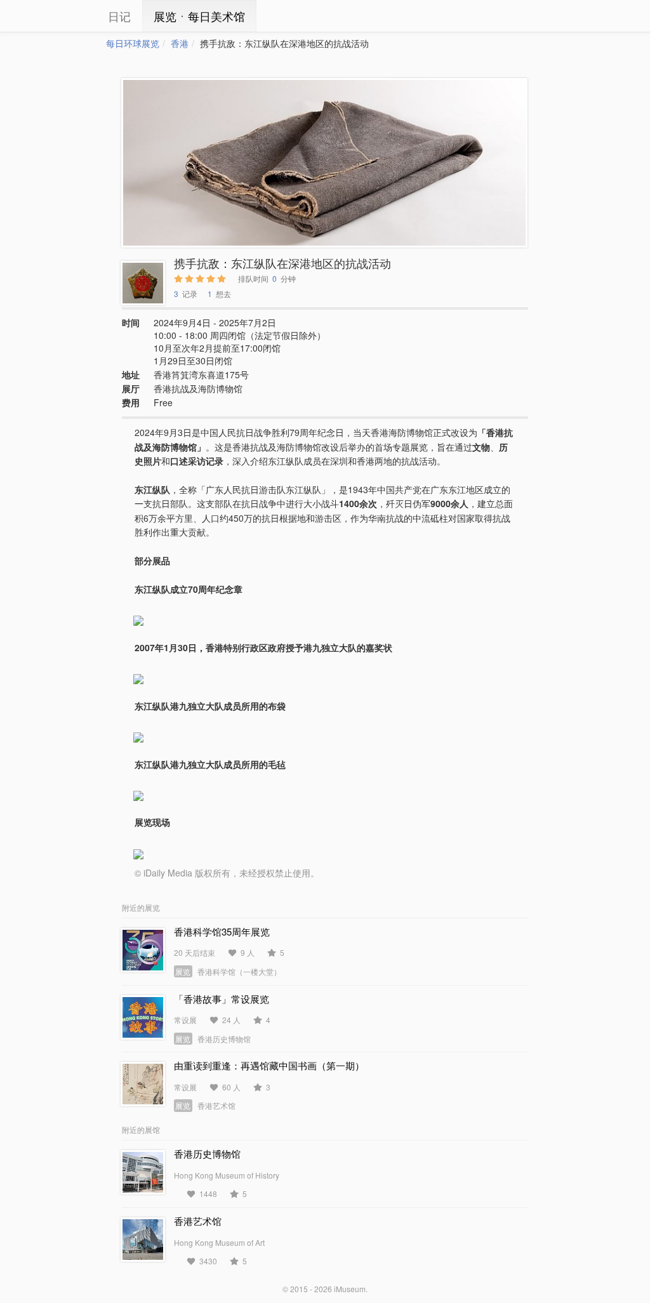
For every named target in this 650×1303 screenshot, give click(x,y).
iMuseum (350, 1288)
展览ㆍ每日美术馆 (199, 16)
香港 (180, 43)
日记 (119, 16)
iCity (68, 16)
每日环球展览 (132, 43)
